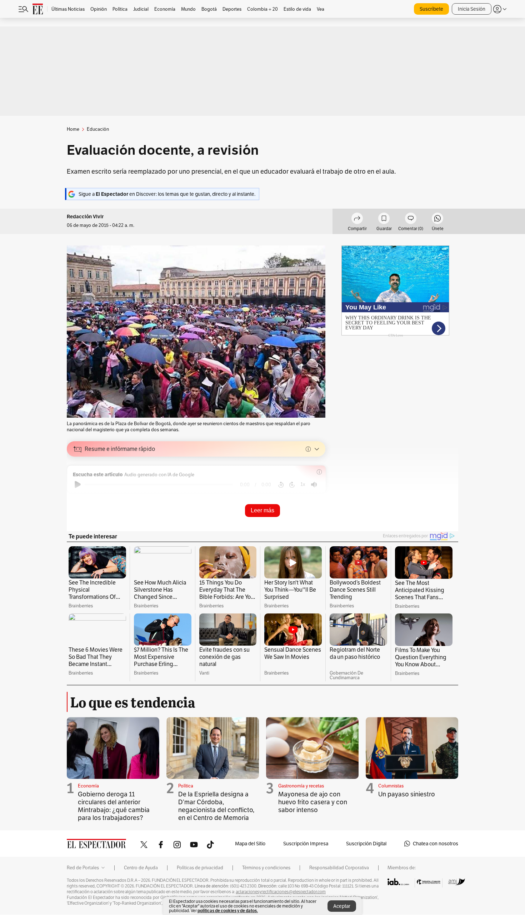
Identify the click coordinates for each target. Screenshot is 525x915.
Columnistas (391, 786)
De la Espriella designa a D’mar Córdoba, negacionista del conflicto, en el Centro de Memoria (216, 806)
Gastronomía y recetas (301, 786)
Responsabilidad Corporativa (339, 867)
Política (185, 786)
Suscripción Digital (366, 843)
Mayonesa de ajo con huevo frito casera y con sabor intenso (312, 802)
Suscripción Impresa (305, 843)
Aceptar (341, 906)
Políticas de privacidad (200, 867)
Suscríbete (431, 9)
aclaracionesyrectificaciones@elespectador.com (281, 891)
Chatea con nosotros (435, 843)
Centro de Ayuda (141, 867)
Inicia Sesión (471, 9)
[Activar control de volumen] (314, 484)
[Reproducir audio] (77, 484)
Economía (88, 786)
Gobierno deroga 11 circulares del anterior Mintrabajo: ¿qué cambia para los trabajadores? (114, 806)
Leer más (262, 510)
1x (302, 484)
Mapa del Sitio (250, 843)
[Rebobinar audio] (281, 484)
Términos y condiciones (266, 867)
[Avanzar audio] (292, 484)
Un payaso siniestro (406, 794)
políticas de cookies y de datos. (228, 910)
